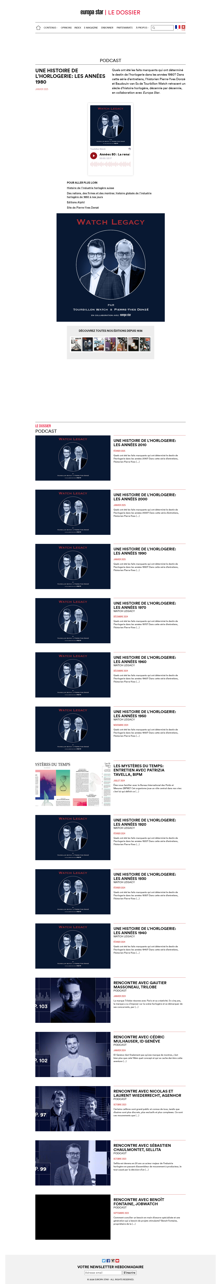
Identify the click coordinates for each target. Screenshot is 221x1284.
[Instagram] (113, 1260)
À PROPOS (141, 27)
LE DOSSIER (43, 426)
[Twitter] (104, 1260)
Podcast (110, 60)
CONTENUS (50, 27)
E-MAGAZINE (91, 27)
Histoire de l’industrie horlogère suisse (90, 188)
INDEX (77, 27)
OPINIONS (66, 27)
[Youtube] (117, 1260)
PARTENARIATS (125, 27)
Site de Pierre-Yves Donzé (83, 207)
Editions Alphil (76, 202)
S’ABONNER (107, 27)
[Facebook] (108, 1260)
